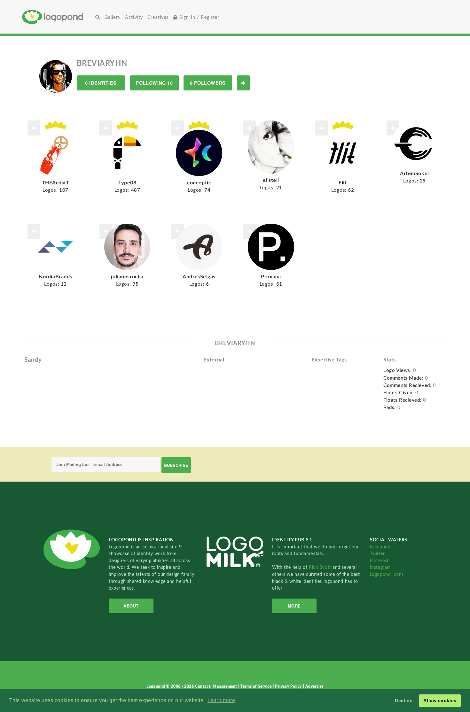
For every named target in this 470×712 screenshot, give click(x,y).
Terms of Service (256, 686)
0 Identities (101, 83)
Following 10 (154, 83)
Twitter (377, 553)
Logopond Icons (387, 574)
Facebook (380, 547)
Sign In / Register (199, 17)
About (131, 606)
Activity (134, 17)
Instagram (380, 567)
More (294, 606)
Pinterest (379, 560)
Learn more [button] (221, 700)
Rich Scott (321, 567)
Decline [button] (403, 700)
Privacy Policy (289, 686)
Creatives (157, 17)
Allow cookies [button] (439, 700)
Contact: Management (216, 686)
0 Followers (207, 83)
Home (57, 17)
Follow (243, 82)
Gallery (113, 17)
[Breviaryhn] (55, 76)
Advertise (314, 686)
